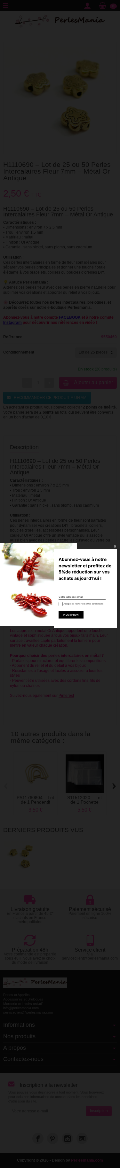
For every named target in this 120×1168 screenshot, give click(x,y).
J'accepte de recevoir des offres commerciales (83, 604)
